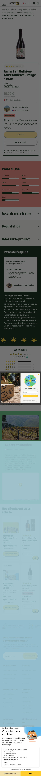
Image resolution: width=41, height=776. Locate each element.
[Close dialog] (38, 374)
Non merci (30, 398)
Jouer (30, 396)
